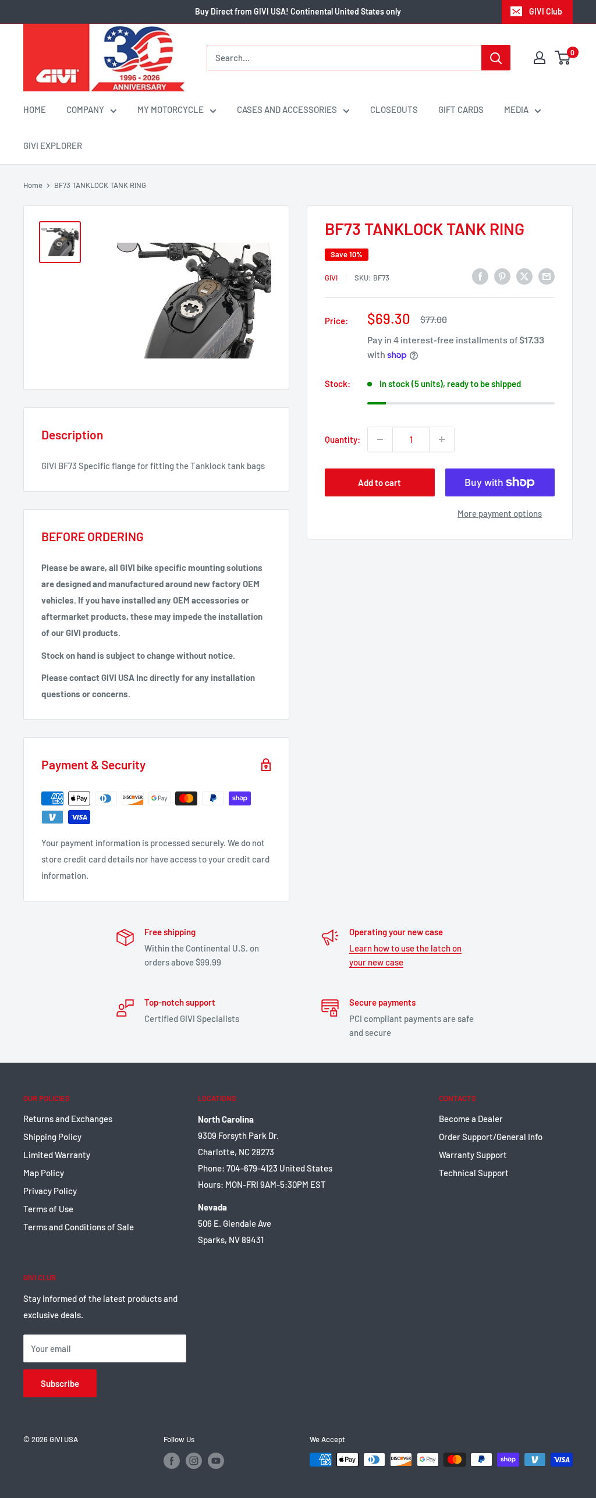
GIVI (331, 277)
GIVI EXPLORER (52, 145)
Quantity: (342, 439)
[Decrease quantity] (380, 439)
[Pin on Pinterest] (502, 276)
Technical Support (474, 1172)
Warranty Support (473, 1154)
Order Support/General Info (490, 1136)
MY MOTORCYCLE (170, 109)
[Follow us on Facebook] (172, 1461)
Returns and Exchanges (67, 1118)
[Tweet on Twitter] (524, 276)
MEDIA (516, 109)
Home (32, 185)
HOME (34, 109)
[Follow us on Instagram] (194, 1461)
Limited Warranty (56, 1154)
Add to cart (379, 482)
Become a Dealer (471, 1118)
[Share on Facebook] (480, 276)
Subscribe (60, 1383)
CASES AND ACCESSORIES (287, 109)
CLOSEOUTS (394, 109)
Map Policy (43, 1172)
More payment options (499, 513)
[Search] (495, 57)
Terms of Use (48, 1209)
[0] (563, 58)
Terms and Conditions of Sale (78, 1227)
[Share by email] (546, 276)
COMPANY (85, 109)
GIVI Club (545, 11)
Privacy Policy (50, 1190)
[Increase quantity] (442, 439)
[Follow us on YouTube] (216, 1461)
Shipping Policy (52, 1136)
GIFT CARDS (461, 109)
